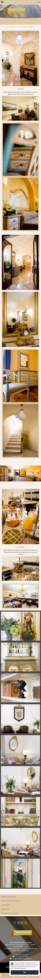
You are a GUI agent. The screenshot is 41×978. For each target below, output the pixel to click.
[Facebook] (15, 922)
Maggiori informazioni (20, 968)
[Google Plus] (22, 922)
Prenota (7, 975)
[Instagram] (25, 922)
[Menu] (2, 2)
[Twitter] (18, 922)
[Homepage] (14, 10)
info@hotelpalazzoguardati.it (22, 959)
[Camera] (20, 473)
